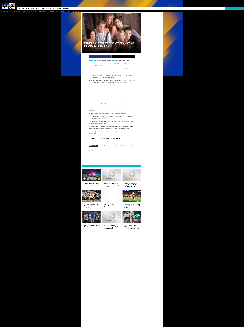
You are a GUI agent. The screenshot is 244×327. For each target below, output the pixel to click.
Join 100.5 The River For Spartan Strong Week (110, 205)
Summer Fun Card (25, 11)
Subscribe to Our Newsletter (62, 8)
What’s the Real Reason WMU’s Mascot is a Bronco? (92, 226)
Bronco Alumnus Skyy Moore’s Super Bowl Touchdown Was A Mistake (132, 205)
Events (32, 8)
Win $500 (57, 11)
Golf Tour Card (17, 11)
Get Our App (9, 11)
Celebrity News (97, 152)
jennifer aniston (100, 150)
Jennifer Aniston (92, 60)
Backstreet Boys (42, 11)
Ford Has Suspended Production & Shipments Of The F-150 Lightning (111, 226)
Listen (27, 8)
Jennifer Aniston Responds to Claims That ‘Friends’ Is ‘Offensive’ (117, 146)
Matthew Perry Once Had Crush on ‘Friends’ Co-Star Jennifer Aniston (110, 113)
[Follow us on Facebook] (223, 8)
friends (95, 150)
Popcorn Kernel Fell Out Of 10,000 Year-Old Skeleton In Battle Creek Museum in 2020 (131, 226)
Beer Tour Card (34, 11)
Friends (112, 60)
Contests (38, 8)
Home (19, 8)
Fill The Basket (51, 11)
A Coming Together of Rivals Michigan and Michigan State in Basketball (92, 205)
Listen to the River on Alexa (74, 11)
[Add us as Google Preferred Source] (220, 8)
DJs (23, 8)
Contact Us (51, 8)
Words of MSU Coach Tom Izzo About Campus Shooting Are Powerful (111, 184)
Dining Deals (63, 11)
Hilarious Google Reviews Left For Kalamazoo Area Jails (91, 184)
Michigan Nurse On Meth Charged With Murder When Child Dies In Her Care (131, 184)
